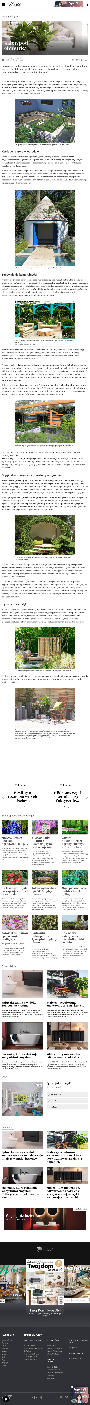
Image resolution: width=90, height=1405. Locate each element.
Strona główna (7, 1340)
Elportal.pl (50, 1375)
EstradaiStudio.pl (52, 1354)
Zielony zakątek (10, 16)
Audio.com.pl (51, 1345)
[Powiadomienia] (6, 1399)
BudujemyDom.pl (30, 1345)
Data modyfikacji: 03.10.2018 (14, 60)
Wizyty (4, 1346)
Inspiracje (5, 1349)
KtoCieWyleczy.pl (75, 1359)
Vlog (3, 1360)
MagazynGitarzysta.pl (54, 1348)
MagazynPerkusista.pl (54, 1351)
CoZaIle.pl (27, 1351)
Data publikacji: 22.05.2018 (13, 59)
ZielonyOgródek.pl (30, 1357)
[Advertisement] (45, 758)
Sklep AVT (64, 1397)
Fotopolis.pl (73, 1348)
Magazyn (5, 1363)
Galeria (4, 1351)
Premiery (5, 1343)
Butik (3, 1357)
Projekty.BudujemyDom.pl (33, 1348)
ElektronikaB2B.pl (53, 1367)
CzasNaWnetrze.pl (30, 1360)
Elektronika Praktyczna (55, 1373)
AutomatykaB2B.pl (53, 1370)
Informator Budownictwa (32, 1354)
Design (4, 1354)
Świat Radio (51, 1378)
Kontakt (4, 1366)
